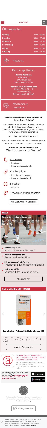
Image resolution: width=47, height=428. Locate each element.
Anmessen (16, 159)
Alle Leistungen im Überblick (23, 202)
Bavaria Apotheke (24, 75)
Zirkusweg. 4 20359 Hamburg (24, 78)
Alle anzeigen (23, 278)
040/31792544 (27, 82)
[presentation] (3, 314)
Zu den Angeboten (23, 346)
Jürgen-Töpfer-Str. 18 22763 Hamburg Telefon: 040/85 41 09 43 (23, 91)
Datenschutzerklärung (28, 425)
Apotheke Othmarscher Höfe (24, 87)
